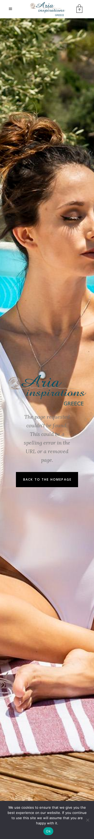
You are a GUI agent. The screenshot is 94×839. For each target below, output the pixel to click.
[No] (87, 820)
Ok (48, 831)
